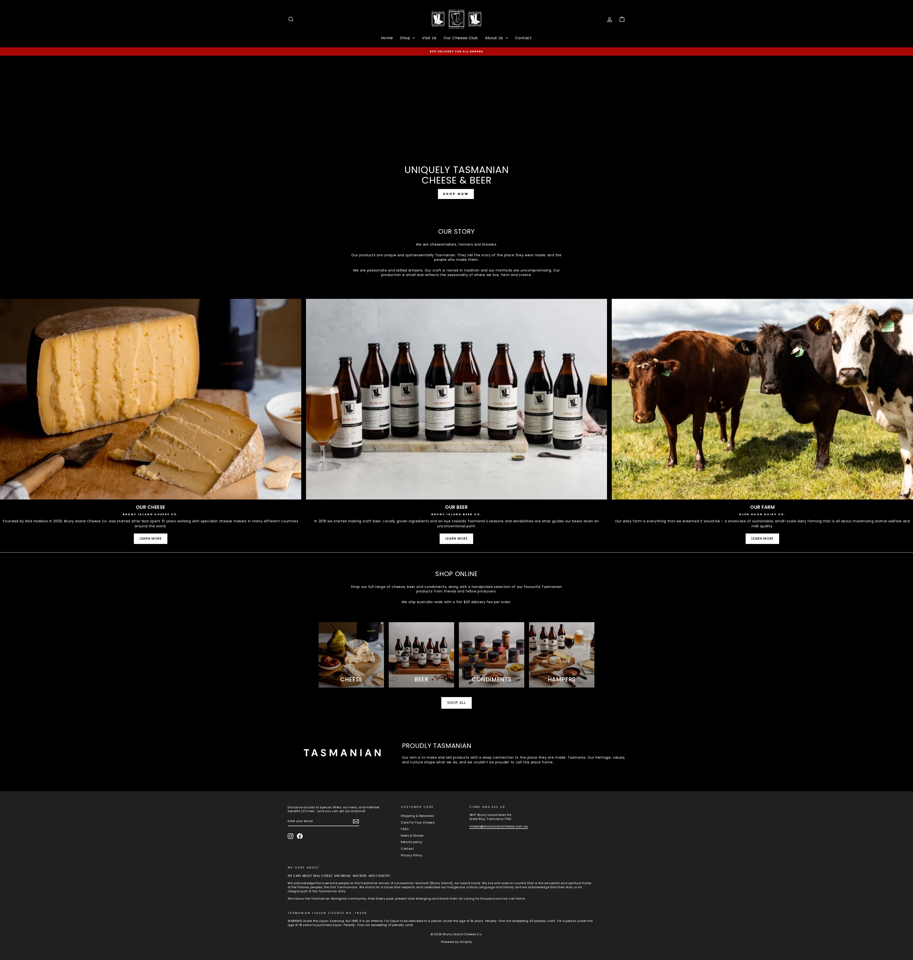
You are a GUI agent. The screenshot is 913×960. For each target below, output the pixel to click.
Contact (523, 38)
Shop (406, 38)
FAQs (405, 829)
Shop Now (456, 194)
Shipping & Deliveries (417, 816)
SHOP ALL (456, 702)
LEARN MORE (151, 538)
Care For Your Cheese (418, 822)
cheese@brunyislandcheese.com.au (498, 826)
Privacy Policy (412, 855)
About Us (494, 38)
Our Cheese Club (461, 38)
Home (387, 38)
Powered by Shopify (456, 942)
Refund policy (412, 842)
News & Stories (412, 836)
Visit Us (429, 38)
